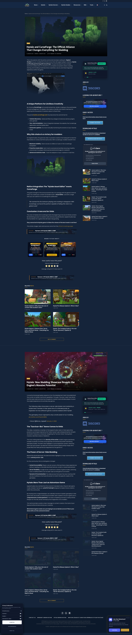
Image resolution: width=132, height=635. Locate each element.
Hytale (43, 5)
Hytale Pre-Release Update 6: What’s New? (66, 306)
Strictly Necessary (6, 610)
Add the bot (100, 63)
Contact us (32, 617)
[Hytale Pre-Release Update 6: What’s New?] (66, 296)
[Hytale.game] (27, 5)
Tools (91, 5)
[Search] (106, 5)
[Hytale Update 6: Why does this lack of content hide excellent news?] (38, 296)
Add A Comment (52, 339)
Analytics (4, 616)
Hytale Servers (53, 5)
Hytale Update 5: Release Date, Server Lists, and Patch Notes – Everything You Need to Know (37, 330)
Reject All (12, 630)
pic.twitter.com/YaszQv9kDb (38, 417)
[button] (85, 412)
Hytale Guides (65, 5)
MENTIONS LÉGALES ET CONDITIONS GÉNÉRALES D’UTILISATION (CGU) (85, 617)
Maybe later (125, 630)
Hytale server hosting (60, 617)
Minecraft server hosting (44, 617)
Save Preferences (12, 626)
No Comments (51, 53)
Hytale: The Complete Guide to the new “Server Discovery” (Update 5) (65, 329)
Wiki (85, 5)
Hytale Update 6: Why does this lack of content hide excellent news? (36, 306)
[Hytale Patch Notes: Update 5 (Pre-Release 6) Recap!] (86, 218)
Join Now (114, 630)
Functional (4, 613)
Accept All (12, 622)
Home (26, 13)
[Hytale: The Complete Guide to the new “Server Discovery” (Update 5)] (66, 319)
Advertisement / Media (7, 618)
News (35, 5)
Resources (77, 5)
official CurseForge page (65, 226)
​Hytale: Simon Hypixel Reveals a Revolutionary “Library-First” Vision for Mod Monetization (98, 208)
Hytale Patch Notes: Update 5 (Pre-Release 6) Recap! (99, 217)
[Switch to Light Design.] (104, 5)
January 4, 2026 (52, 421)
